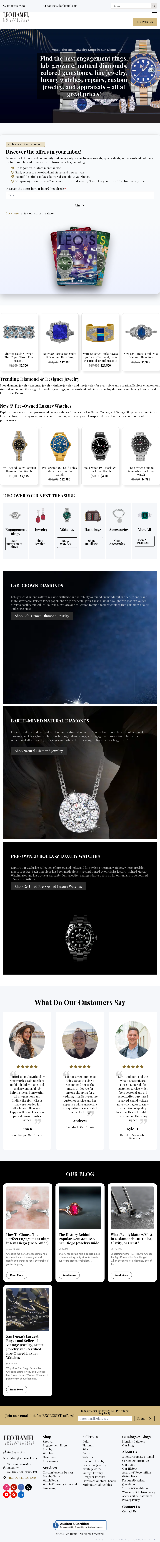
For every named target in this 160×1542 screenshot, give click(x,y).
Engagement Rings (55, 1445)
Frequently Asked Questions (133, 1482)
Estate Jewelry (91, 1469)
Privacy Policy (131, 1500)
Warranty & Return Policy (138, 1492)
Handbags (49, 1457)
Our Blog (128, 1445)
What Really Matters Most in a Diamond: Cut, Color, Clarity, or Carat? (131, 1238)
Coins (86, 1453)
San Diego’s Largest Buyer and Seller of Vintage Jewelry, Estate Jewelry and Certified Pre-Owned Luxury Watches (25, 1347)
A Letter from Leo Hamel (138, 1456)
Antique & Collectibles (97, 1485)
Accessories (50, 1461)
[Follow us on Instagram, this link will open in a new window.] (6, 1487)
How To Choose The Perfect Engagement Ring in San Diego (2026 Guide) (27, 1238)
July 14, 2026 (116, 1248)
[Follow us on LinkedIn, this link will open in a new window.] (21, 1494)
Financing (49, 1488)
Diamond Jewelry (93, 1461)
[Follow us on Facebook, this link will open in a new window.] (21, 1487)
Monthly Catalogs (133, 1441)
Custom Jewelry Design (58, 1472)
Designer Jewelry (93, 1477)
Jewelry (48, 1449)
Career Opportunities (136, 1461)
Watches (48, 1453)
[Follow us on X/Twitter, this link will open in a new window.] (28, 1487)
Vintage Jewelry (92, 1473)
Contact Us (129, 1511)
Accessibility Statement (137, 1496)
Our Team (128, 1464)
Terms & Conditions (135, 1488)
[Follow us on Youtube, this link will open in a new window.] (6, 1494)
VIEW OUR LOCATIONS (21, 1477)
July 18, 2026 (64, 1248)
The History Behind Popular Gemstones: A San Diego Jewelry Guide (79, 1238)
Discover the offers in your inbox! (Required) (36, 188)
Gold (85, 1441)
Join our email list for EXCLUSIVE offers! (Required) (105, 1412)
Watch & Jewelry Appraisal (60, 1484)
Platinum (88, 1445)
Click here (12, 213)
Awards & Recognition (136, 1472)
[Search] (154, 6)
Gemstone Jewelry (94, 1465)
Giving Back (129, 1476)
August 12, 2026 (13, 1248)
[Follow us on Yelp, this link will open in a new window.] (13, 1494)
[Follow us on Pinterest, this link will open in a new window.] (13, 1487)
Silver (86, 1449)
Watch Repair (51, 1480)
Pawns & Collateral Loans (99, 1481)
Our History (129, 1468)
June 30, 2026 (12, 1363)
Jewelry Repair (52, 1476)
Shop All (48, 1441)
